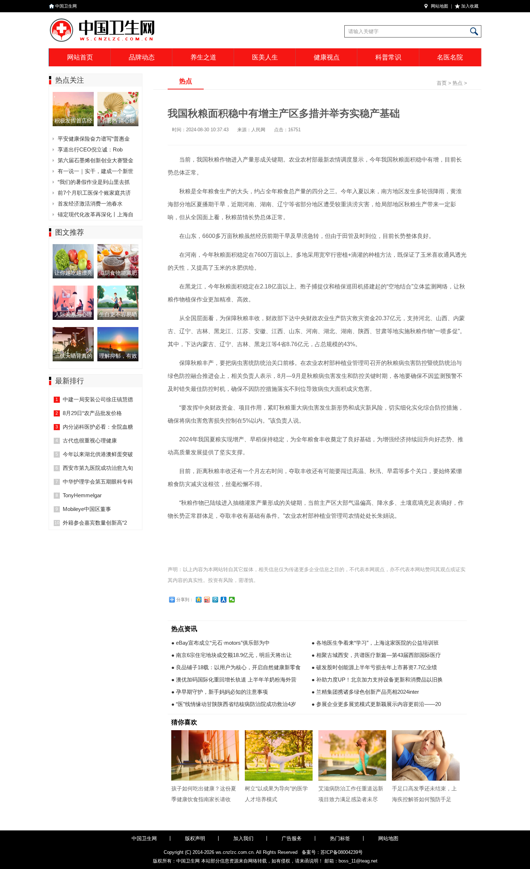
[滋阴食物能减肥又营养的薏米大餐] (117, 246)
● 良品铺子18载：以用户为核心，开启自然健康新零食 (236, 667)
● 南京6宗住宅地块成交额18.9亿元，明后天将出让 (231, 655)
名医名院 (450, 57)
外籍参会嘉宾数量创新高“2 (95, 523)
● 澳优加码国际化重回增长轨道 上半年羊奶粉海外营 (233, 679)
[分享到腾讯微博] (215, 600)
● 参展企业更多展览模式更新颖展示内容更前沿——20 (376, 704)
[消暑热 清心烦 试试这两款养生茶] (117, 94)
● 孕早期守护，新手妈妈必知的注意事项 (219, 692)
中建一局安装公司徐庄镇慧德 (98, 399)
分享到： (185, 599)
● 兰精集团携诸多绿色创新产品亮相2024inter (365, 692)
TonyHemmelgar (82, 495)
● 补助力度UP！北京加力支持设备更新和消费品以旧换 (377, 679)
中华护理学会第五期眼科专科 (98, 481)
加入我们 (243, 838)
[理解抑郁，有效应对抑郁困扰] (117, 329)
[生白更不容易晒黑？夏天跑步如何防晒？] (117, 288)
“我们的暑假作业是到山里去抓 (94, 182)
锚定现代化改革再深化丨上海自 (95, 214)
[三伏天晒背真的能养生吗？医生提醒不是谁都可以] (73, 329)
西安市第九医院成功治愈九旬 (98, 468)
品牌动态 (142, 57)
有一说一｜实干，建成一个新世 (95, 171)
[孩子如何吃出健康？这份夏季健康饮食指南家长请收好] (205, 755)
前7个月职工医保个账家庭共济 (94, 193)
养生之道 (203, 57)
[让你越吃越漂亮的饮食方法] (73, 246)
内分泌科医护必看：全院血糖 (98, 427)
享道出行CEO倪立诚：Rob (90, 149)
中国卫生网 (66, 6)
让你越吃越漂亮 (73, 273)
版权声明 (195, 838)
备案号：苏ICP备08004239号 (332, 852)
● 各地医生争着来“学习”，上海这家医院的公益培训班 (375, 643)
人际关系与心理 (73, 314)
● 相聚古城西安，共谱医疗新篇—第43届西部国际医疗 (376, 655)
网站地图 (439, 6)
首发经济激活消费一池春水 (90, 203)
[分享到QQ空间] (199, 600)
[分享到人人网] (224, 600)
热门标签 (340, 838)
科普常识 (388, 57)
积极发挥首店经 (73, 121)
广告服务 (292, 838)
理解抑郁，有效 (118, 356)
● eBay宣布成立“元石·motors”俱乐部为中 (220, 643)
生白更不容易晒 (118, 314)
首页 (442, 83)
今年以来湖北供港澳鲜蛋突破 (98, 454)
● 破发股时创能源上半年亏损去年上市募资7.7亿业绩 (374, 667)
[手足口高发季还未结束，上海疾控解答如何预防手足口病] (426, 755)
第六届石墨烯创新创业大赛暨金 (95, 160)
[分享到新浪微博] (207, 600)
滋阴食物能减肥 (118, 273)
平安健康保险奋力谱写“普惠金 (94, 139)
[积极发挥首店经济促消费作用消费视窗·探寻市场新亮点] (73, 94)
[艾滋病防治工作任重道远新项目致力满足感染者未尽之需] (352, 755)
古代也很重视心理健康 (90, 440)
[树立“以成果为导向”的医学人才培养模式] (279, 755)
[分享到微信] (232, 600)
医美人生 (265, 57)
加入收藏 (469, 6)
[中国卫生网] (138, 20)
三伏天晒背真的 (73, 356)
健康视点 (327, 57)
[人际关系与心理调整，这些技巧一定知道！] (73, 288)
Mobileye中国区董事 (87, 509)
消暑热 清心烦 (118, 121)
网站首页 (80, 57)
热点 (457, 83)
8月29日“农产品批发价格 (92, 413)
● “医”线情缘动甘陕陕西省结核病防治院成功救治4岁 (233, 704)
